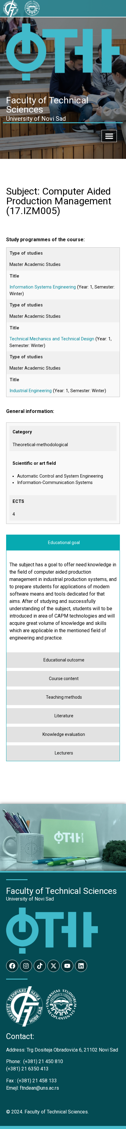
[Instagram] (26, 966)
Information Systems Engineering (42, 287)
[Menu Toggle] (109, 136)
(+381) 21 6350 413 (27, 1069)
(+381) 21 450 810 (34, 1061)
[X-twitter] (53, 966)
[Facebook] (12, 966)
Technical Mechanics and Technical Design (51, 339)
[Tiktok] (40, 966)
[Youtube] (67, 966)
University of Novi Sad (30, 899)
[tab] (63, 542)
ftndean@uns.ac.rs (39, 1088)
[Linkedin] (81, 966)
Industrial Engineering (30, 390)
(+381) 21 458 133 (31, 1081)
